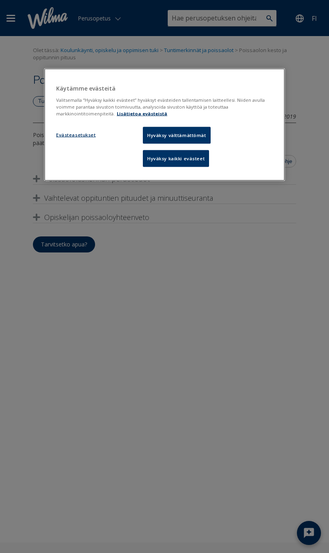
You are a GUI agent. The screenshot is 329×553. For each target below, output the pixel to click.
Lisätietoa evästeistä (142, 113)
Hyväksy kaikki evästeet (176, 158)
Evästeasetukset (76, 134)
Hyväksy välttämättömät (176, 135)
